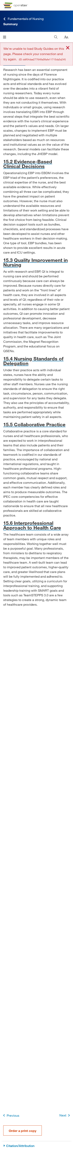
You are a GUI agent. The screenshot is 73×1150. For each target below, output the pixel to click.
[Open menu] (4, 37)
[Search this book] (55, 37)
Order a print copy (22, 1131)
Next (62, 1115)
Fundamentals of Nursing (25, 19)
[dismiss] (68, 48)
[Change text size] (66, 37)
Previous (13, 1115)
